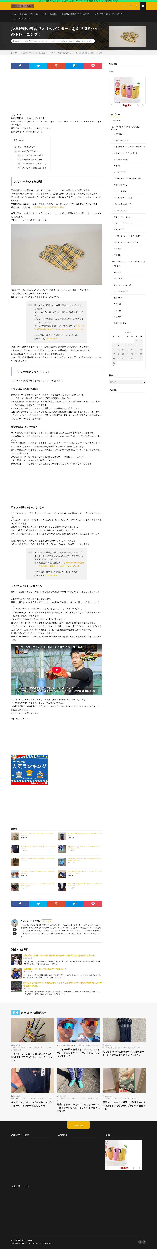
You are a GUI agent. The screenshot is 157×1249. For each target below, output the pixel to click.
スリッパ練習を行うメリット (27, 151)
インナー (45, 1098)
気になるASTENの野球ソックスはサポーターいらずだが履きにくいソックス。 (123, 1053)
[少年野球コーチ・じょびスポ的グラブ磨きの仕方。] (16, 973)
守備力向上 (63, 41)
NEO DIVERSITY (19, 1047)
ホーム (13, 14)
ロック (116, 317)
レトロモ (29, 1240)
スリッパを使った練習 (25, 147)
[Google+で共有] (56, 66)
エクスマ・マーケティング (124, 153)
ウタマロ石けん (117, 1098)
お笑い (116, 134)
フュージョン (119, 291)
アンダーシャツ (36, 1098)
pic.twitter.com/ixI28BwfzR (67, 566)
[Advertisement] (56, 93)
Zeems (88, 1045)
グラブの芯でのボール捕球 (30, 155)
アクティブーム (24, 1098)
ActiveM (15, 1098)
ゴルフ (116, 166)
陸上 (115, 255)
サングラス (94, 1045)
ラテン (116, 304)
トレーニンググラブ (52, 41)
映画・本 (117, 229)
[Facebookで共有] (20, 66)
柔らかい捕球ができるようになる (33, 164)
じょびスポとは (120, 140)
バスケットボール (121, 198)
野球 (26, 41)
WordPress (49, 1243)
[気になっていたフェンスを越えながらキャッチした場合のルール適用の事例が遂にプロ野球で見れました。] (16, 986)
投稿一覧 (46, 921)
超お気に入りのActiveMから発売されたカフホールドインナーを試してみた (32, 1104)
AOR (116, 266)
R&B (115, 272)
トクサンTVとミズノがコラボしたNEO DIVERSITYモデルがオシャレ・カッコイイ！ (31, 1057)
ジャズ (116, 279)
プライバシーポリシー (21, 18)
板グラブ (85, 41)
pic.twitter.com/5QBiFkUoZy (71, 329)
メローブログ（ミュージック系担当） (109, 14)
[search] (144, 382)
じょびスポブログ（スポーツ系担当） (76, 14)
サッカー (117, 172)
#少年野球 (70, 562)
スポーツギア (119, 185)
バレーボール (119, 210)
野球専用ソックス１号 (122, 1047)
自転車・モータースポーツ (124, 242)
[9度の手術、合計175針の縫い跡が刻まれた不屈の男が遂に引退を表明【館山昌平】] (16, 959)
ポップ (116, 298)
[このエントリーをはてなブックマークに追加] (75, 66)
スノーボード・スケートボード (126, 178)
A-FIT (71, 1045)
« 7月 (113, 366)
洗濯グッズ (126, 1098)
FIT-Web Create (27, 1243)
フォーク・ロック (121, 285)
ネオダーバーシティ (41, 1047)
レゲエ (116, 310)
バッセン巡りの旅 (121, 204)
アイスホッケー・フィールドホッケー (128, 147)
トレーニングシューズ (87, 1098)
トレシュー (75, 1098)
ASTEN (107, 1047)
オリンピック (119, 159)
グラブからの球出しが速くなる (32, 168)
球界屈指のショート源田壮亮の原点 (48, 207)
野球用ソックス (135, 1047)
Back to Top (78, 1126)
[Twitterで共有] (38, 66)
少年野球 (71, 41)
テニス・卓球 (119, 191)
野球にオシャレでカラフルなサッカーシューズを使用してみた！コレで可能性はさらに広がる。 (78, 1107)
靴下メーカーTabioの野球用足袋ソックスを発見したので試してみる (37, 858)
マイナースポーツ (121, 217)
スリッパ (41, 41)
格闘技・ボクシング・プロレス (126, 236)
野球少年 (134, 1098)
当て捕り (78, 41)
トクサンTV (29, 1047)
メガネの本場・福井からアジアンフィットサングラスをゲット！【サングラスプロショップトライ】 (78, 1052)
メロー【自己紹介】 (50, 14)
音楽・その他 (119, 323)
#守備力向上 (42, 329)
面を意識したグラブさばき (30, 159)
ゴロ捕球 (34, 41)
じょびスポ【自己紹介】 (29, 14)
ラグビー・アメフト (121, 223)
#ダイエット (53, 329)
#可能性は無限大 (48, 566)
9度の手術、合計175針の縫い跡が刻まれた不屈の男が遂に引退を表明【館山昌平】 (59, 955)
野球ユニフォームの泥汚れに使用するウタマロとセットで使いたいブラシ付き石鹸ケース (124, 1105)
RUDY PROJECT (79, 1045)
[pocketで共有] (93, 66)
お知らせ (114, 120)
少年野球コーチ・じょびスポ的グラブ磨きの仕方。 (45, 969)
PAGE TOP (151, 1208)
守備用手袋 (17, 1050)
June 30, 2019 (51, 338)
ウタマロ (108, 1098)
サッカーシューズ (65, 1098)
